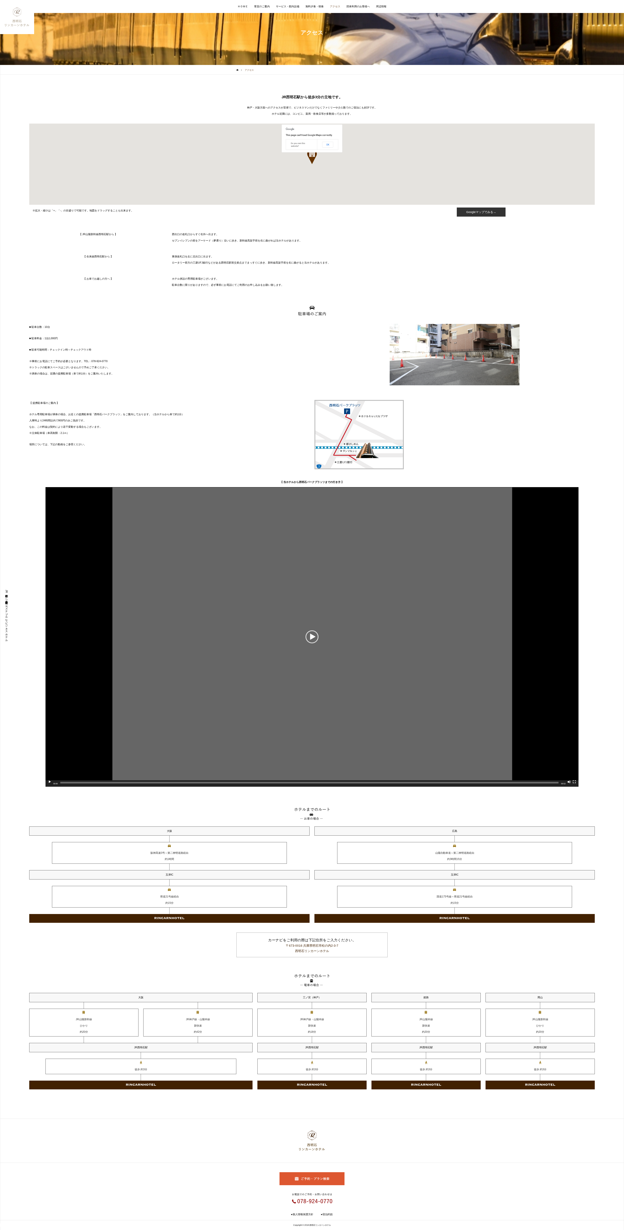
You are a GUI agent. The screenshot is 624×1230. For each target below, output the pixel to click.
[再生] (49, 781)
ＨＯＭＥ (243, 6)
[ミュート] (569, 781)
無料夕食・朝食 (315, 6)
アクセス (335, 6)
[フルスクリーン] (574, 781)
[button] (312, 156)
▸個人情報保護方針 (302, 1214)
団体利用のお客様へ (358, 6)
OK (327, 144)
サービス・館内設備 (287, 6)
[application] (312, 637)
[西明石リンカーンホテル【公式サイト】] (17, 17)
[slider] (309, 782)
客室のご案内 (262, 6)
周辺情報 (381, 6)
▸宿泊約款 (327, 1214)
